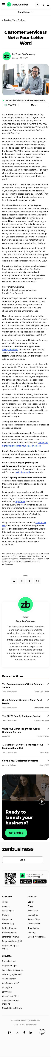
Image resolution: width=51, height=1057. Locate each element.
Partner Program (9, 928)
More (33, 105)
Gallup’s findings (10, 350)
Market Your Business (15, 20)
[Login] (48, 5)
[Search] (37, 4)
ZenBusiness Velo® (10, 983)
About (4, 902)
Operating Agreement (11, 974)
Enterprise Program (10, 937)
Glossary (31, 933)
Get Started (16, 832)
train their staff (23, 472)
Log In (22, 860)
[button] (42, 801)
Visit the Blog (8, 924)
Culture (5, 915)
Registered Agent (10, 966)
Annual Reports (9, 979)
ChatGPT (12, 105)
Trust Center (33, 928)
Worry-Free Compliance (12, 970)
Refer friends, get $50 (12, 941)
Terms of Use (34, 919)
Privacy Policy (34, 924)
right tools (20, 502)
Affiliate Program (9, 933)
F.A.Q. (30, 906)
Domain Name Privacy (12, 1008)
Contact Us (33, 915)
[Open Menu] (3, 4)
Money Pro (7, 988)
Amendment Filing (10, 996)
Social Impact (8, 911)
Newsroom (7, 919)
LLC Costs (6, 992)
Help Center (33, 911)
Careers (5, 906)
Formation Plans (9, 961)
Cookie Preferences (36, 937)
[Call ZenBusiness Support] (42, 5)
